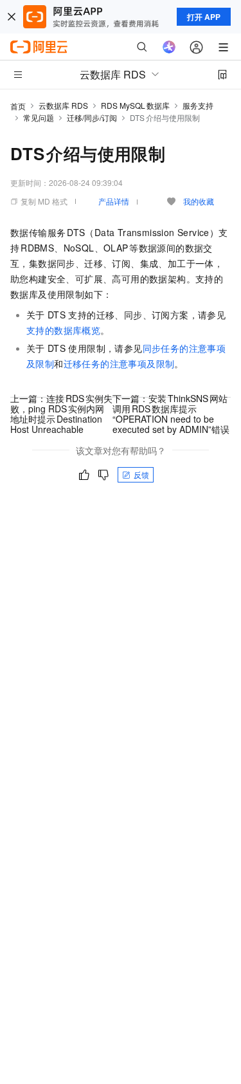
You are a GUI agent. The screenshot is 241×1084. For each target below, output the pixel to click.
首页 (18, 105)
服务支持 (198, 105)
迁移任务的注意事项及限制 (119, 363)
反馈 (141, 474)
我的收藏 (198, 201)
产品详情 (113, 201)
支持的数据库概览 (63, 330)
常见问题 (38, 117)
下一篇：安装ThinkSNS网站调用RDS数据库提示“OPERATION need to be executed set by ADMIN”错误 (170, 414)
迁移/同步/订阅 (92, 117)
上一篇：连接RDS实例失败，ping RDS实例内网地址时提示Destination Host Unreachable (61, 414)
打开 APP (203, 17)
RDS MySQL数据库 (135, 105)
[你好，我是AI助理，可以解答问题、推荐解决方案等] (169, 46)
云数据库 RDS (63, 105)
